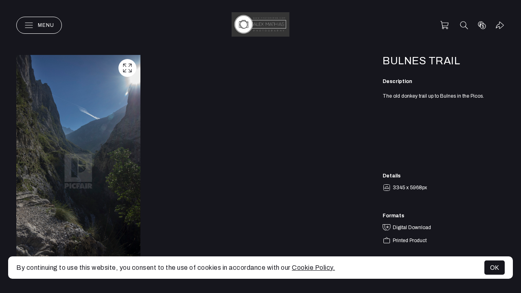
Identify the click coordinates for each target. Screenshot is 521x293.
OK (494, 267)
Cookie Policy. (313, 267)
